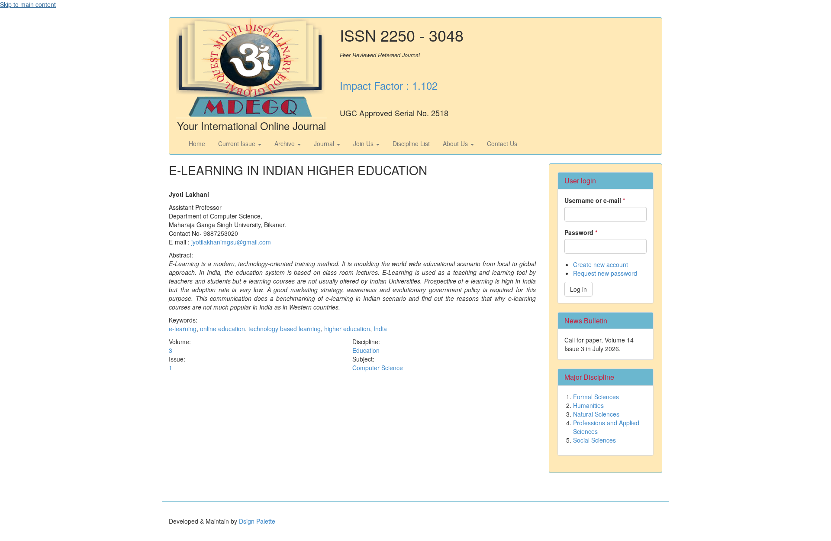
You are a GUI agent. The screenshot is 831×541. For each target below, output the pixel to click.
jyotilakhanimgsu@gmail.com (231, 242)
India (380, 328)
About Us (456, 143)
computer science (377, 367)
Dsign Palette (257, 521)
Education (366, 350)
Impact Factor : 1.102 (389, 85)
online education (222, 328)
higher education (347, 328)
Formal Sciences (596, 396)
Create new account (600, 264)
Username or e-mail (594, 200)
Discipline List (411, 143)
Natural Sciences (596, 414)
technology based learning (284, 328)
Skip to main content (28, 4)
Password (580, 232)
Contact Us (502, 143)
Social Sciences (594, 440)
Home (197, 143)
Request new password (605, 273)
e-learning (182, 328)
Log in (578, 289)
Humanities (588, 405)
